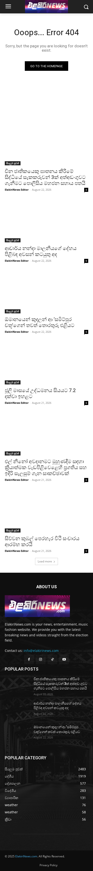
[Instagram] (40, 659)
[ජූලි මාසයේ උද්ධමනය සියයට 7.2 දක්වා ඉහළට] (46, 363)
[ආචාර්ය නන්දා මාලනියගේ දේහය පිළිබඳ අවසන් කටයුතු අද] (46, 221)
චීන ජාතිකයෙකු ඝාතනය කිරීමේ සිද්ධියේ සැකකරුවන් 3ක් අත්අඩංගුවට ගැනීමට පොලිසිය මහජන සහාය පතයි (45, 177)
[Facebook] (29, 659)
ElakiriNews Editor (17, 189)
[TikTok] (52, 659)
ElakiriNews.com (26, 856)
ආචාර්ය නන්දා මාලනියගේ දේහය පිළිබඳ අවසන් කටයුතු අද (41, 251)
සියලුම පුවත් (12, 163)
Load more (45, 561)
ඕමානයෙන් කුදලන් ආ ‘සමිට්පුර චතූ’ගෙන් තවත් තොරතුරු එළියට (39, 322)
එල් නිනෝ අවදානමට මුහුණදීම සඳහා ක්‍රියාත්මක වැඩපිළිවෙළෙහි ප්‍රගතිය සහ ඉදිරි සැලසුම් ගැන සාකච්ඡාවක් (46, 467)
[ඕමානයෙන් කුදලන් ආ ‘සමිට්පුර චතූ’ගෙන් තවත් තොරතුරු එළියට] (46, 292)
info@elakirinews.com (41, 650)
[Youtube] (64, 659)
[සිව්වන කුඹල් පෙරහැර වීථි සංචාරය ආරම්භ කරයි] (46, 512)
